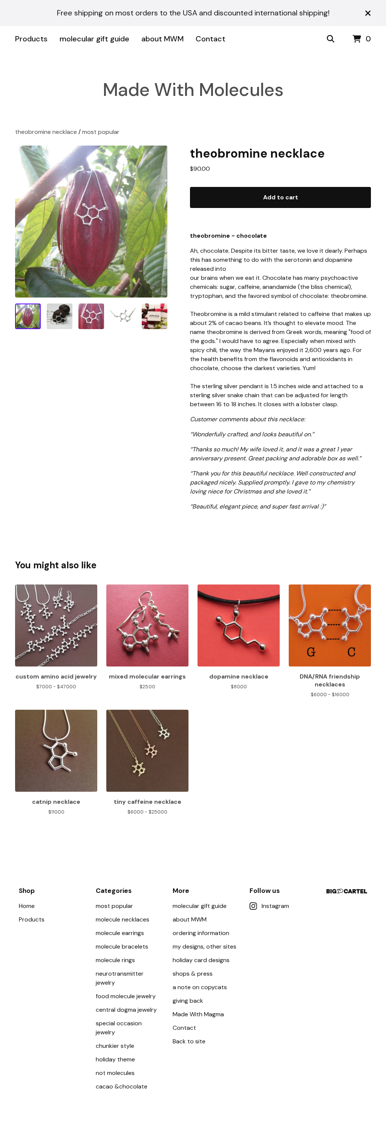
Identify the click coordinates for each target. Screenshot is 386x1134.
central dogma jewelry (126, 1010)
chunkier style (115, 1046)
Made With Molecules (193, 90)
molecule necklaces (122, 919)
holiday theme (115, 1059)
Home (27, 906)
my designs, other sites (204, 946)
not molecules (115, 1073)
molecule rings (115, 960)
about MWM (162, 39)
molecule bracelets (122, 946)
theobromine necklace (46, 132)
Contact (210, 39)
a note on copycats (200, 987)
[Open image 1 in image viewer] (91, 222)
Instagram (275, 906)
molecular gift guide (94, 39)
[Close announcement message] (368, 13)
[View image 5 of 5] (154, 316)
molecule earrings (120, 933)
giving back (188, 1001)
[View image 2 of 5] (59, 316)
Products (31, 39)
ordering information (201, 933)
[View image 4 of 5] (123, 316)
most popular (100, 132)
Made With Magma (198, 1014)
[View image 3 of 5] (91, 316)
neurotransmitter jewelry (120, 978)
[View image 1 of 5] (28, 316)
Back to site (189, 1041)
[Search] (330, 39)
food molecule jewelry (126, 996)
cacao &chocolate (121, 1086)
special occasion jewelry (119, 1027)
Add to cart (280, 197)
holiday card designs (201, 960)
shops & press (193, 974)
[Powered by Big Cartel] (346, 891)
